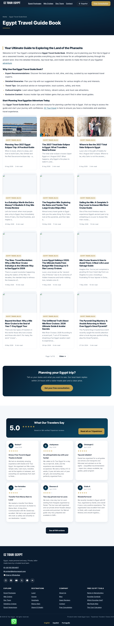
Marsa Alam (35, 604)
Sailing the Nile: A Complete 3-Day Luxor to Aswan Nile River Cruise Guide (94, 205)
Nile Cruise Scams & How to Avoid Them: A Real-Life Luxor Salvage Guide (94, 263)
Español (56, 623)
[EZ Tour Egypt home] (12, 3)
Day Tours (60, 3)
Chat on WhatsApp (12, 575)
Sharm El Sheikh (37, 607)
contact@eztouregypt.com (15, 571)
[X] (22, 580)
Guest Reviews (64, 600)
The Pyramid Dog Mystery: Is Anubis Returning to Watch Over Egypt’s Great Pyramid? (93, 323)
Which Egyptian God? (95, 600)
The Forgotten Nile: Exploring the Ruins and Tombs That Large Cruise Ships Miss (56, 205)
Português (66, 623)
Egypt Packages (34, 3)
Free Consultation (101, 3)
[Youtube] (16, 580)
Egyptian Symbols (93, 597)
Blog (60, 597)
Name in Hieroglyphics (95, 593)
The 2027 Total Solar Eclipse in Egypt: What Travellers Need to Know (56, 147)
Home (5, 17)
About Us (62, 593)
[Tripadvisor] (32, 580)
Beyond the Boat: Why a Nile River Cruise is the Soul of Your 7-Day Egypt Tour (18, 323)
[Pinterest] (27, 580)
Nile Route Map (92, 604)
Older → (62, 356)
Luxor (33, 593)
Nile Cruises (48, 3)
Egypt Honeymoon (10, 607)
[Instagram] (6, 580)
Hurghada (35, 600)
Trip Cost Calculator (94, 607)
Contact (69, 3)
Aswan (34, 597)
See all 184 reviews (57, 530)
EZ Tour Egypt (50, 108)
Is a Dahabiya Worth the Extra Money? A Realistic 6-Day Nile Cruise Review (19, 205)
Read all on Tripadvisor (91, 431)
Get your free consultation (57, 388)
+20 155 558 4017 (11, 567)
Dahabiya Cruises (10, 604)
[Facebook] (11, 580)
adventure (7, 63)
